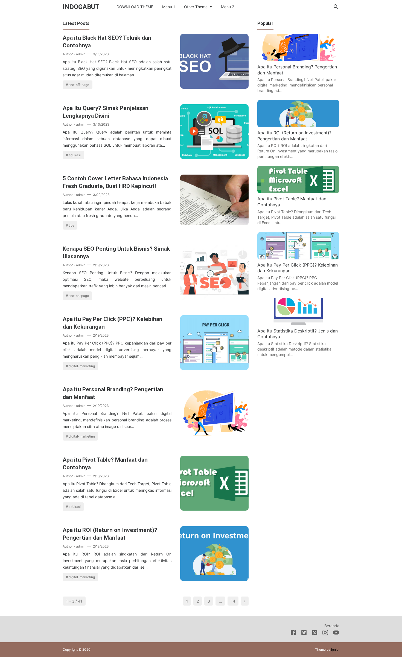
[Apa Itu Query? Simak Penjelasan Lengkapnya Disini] (214, 157)
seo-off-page (79, 85)
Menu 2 (227, 6)
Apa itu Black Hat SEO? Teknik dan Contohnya (107, 41)
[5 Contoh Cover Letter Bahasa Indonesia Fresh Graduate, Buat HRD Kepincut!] (214, 223)
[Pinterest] (314, 633)
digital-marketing (82, 366)
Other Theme (196, 6)
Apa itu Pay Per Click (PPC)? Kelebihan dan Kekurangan (112, 323)
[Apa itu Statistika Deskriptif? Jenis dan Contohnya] (298, 323)
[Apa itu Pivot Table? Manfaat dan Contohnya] (214, 509)
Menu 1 (168, 6)
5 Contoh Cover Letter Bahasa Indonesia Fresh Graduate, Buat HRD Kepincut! (115, 182)
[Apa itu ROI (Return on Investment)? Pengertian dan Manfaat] (214, 579)
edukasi (75, 155)
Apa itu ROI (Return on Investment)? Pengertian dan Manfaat (110, 534)
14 (233, 601)
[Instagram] (325, 633)
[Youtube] (336, 633)
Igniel (335, 649)
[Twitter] (304, 633)
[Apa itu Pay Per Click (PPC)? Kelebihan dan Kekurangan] (214, 368)
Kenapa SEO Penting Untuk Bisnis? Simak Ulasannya (116, 252)
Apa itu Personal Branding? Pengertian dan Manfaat (113, 393)
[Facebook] (293, 633)
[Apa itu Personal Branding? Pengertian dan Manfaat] (214, 438)
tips (71, 225)
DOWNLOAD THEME (134, 6)
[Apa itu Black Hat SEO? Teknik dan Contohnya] (214, 87)
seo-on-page (79, 296)
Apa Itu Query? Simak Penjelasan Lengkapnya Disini (105, 112)
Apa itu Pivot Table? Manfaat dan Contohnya (105, 463)
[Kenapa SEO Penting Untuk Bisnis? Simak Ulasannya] (214, 298)
